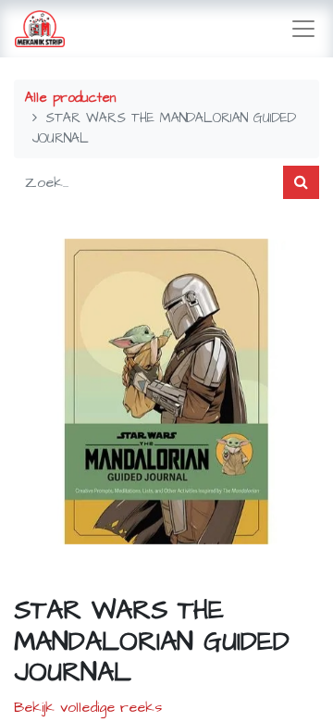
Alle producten (70, 98)
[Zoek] (301, 182)
